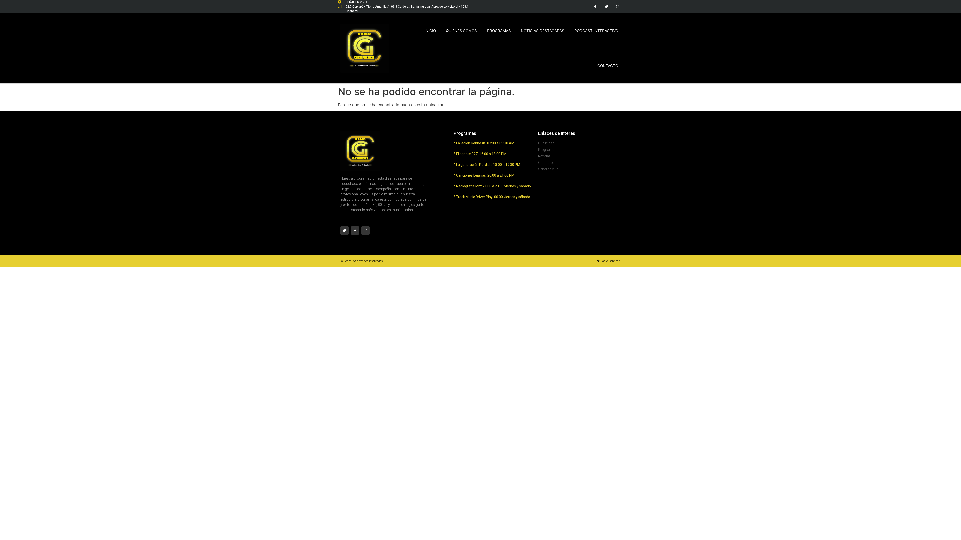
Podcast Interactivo (596, 30)
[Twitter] (606, 6)
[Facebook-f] (595, 6)
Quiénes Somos (461, 30)
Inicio (430, 30)
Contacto (607, 66)
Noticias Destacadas (542, 30)
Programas (499, 30)
